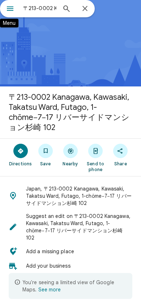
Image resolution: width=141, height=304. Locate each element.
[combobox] (39, 8)
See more (49, 289)
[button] (70, 196)
